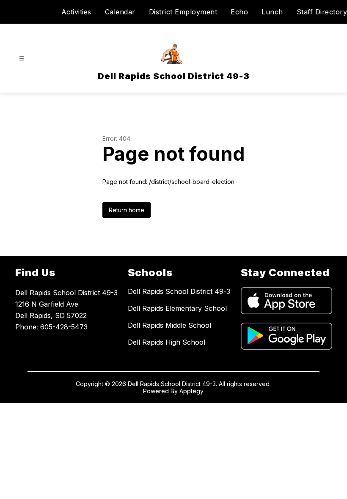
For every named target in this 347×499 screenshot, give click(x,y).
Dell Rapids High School (166, 342)
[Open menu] (22, 58)
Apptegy (191, 391)
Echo (239, 12)
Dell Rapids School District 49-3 (179, 291)
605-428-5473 (64, 327)
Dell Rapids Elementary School (177, 308)
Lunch (272, 12)
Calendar (120, 12)
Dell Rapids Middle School (169, 325)
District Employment (183, 12)
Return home (126, 210)
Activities (76, 12)
